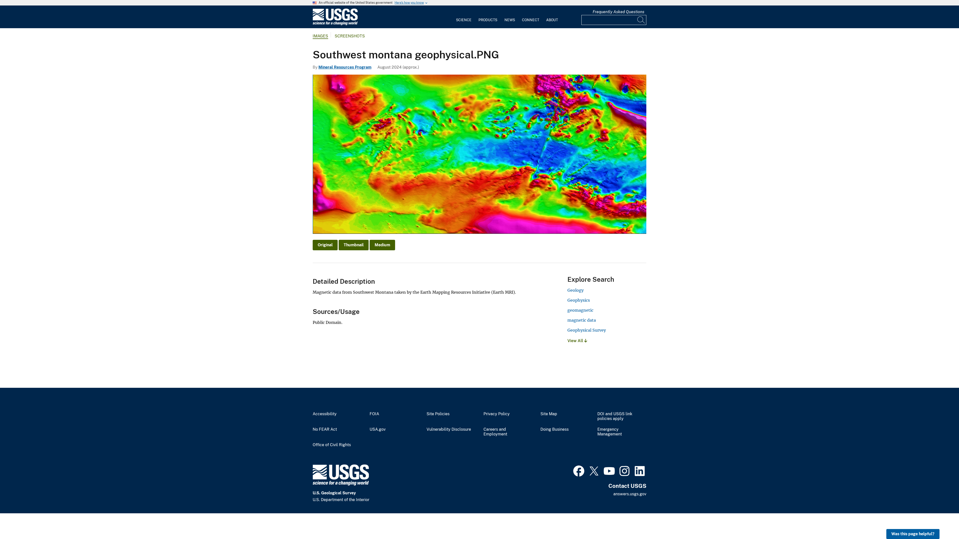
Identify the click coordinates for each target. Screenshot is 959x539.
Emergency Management (609, 431)
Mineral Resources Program (344, 67)
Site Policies (438, 414)
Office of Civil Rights (332, 445)
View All (575, 340)
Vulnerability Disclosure (449, 429)
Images (320, 36)
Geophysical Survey (586, 330)
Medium (382, 245)
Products (488, 20)
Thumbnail (354, 245)
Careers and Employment (495, 431)
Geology (575, 290)
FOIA (374, 414)
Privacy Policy (496, 414)
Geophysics (578, 300)
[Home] (335, 24)
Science (464, 20)
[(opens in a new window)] (578, 470)
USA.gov (378, 429)
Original (325, 245)
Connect (530, 20)
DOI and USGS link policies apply (614, 416)
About (552, 20)
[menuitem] (464, 16)
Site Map (548, 414)
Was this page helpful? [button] (913, 534)
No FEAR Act (325, 429)
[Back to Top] (941, 521)
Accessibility (325, 414)
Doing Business (554, 429)
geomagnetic (580, 310)
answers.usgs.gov (629, 494)
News (509, 20)
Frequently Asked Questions (618, 11)
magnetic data (581, 320)
